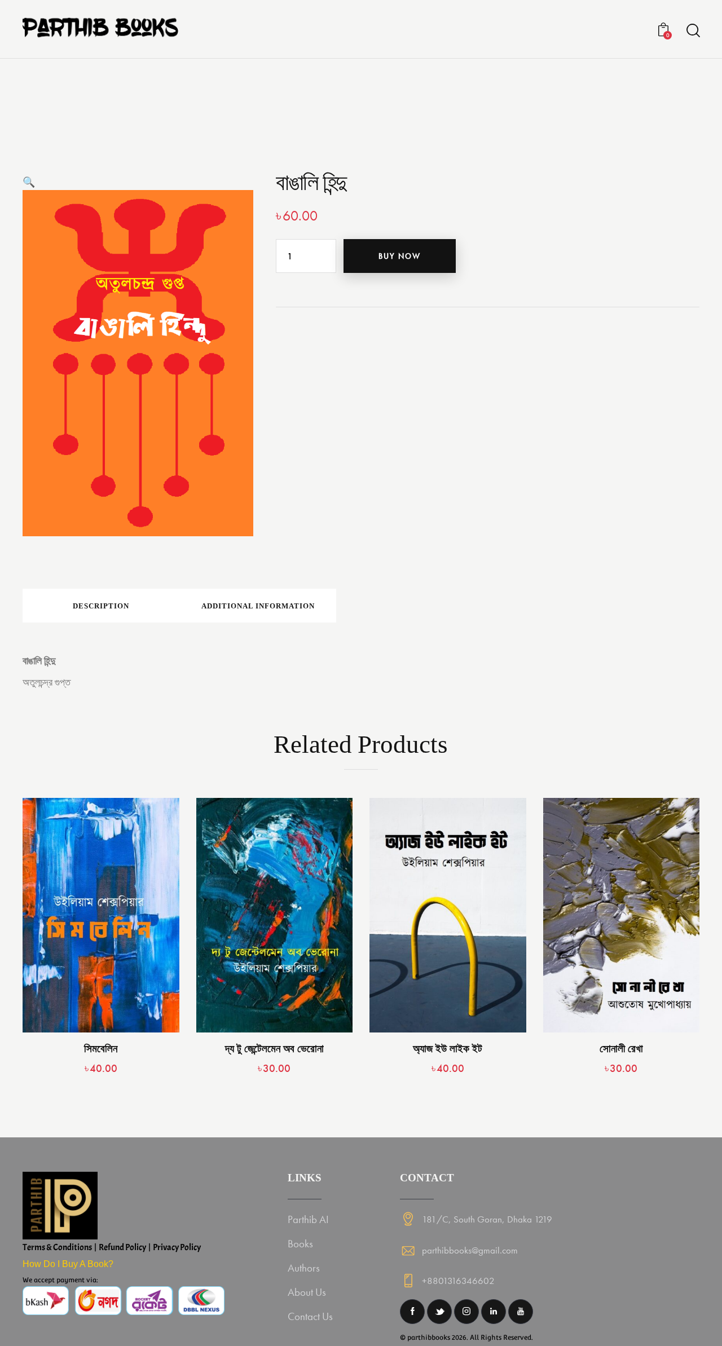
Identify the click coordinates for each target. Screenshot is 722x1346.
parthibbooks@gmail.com (470, 1250)
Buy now (399, 256)
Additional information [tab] (258, 606)
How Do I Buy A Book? (68, 1264)
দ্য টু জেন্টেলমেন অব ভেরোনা (274, 1048)
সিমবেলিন (100, 1048)
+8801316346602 (458, 1280)
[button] (29, 181)
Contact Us (310, 1316)
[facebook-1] (412, 1311)
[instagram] (466, 1311)
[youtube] (520, 1311)
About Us (307, 1292)
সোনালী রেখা (621, 1048)
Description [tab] (101, 606)
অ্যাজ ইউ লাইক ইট (447, 1048)
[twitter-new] (439, 1311)
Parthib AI (308, 1219)
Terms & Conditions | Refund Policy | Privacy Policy (112, 1247)
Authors (304, 1268)
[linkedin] (493, 1311)
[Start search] (692, 30)
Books (300, 1244)
